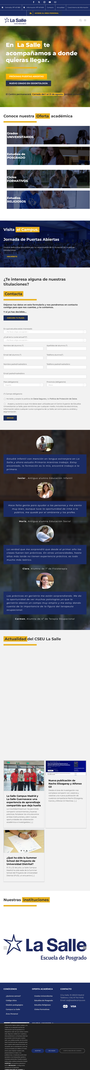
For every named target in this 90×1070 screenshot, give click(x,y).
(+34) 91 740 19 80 (76, 997)
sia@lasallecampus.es (75, 1000)
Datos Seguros (39, 399)
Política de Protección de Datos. (63, 399)
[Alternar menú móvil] (85, 20)
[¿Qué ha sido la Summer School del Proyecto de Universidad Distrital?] (24, 841)
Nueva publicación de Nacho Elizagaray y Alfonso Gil (65, 783)
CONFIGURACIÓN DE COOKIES (72, 1050)
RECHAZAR (52, 1050)
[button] (5, 948)
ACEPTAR (38, 1050)
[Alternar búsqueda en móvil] (80, 20)
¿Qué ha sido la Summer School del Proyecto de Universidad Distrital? (22, 860)
